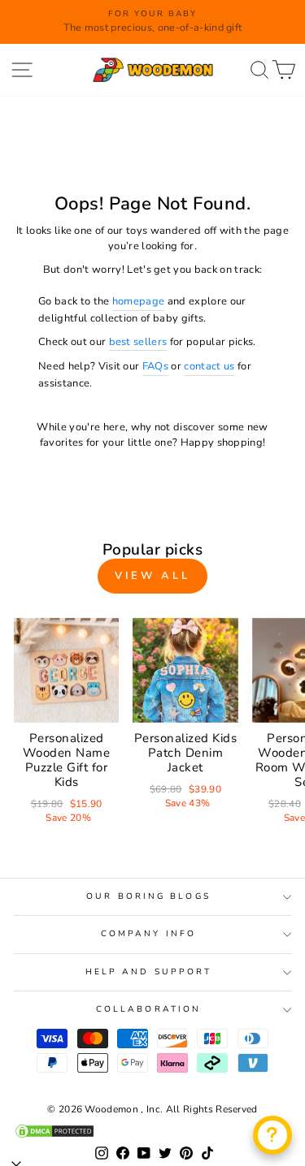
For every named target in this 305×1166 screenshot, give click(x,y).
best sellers (138, 342)
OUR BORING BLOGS (148, 896)
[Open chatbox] (272, 1135)
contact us (209, 366)
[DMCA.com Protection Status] (152, 1131)
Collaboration (148, 1009)
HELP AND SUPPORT (148, 972)
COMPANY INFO (148, 933)
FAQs (155, 366)
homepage (138, 301)
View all (152, 575)
